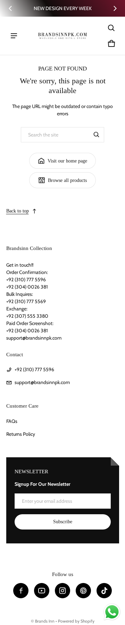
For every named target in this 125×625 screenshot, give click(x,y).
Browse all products (67, 180)
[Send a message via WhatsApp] (112, 612)
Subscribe (62, 521)
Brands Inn (45, 621)
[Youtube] (41, 590)
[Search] (96, 134)
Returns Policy (20, 434)
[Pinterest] (83, 590)
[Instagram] (62, 590)
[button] (111, 28)
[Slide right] (115, 8)
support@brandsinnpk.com (42, 382)
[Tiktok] (104, 590)
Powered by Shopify (76, 621)
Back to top (17, 211)
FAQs (11, 421)
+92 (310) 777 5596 (34, 369)
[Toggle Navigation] (14, 35)
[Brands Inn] (62, 36)
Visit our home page (67, 161)
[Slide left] (10, 8)
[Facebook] (20, 590)
